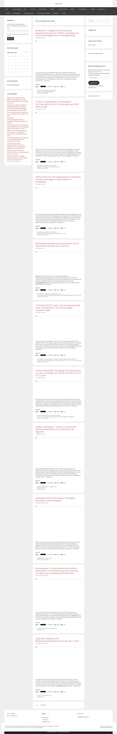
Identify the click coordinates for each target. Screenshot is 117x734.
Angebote (72, 9)
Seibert (57, 360)
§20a (77, 295)
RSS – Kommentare (12, 715)
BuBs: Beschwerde (63, 9)
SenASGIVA (61, 360)
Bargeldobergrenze (50, 91)
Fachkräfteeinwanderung (53, 295)
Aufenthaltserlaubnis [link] (40, 282)
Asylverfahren (40, 166)
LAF (54, 360)
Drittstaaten (45, 166)
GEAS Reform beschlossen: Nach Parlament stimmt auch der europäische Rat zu (18, 152)
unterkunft (79, 360)
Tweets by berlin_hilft (94, 96)
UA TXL (71, 360)
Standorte (56, 359)
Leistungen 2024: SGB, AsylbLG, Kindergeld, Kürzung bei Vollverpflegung (55, 499)
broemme (47, 360)
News (7, 9)
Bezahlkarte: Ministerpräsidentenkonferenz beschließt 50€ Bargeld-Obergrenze (16, 119)
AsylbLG (38, 91)
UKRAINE (93, 9)
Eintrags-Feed (46, 722)
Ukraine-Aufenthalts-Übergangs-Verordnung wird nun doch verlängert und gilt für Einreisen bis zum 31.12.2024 (58, 373)
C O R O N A (33, 9)
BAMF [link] (73, 615)
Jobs (25, 9)
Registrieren (45, 717)
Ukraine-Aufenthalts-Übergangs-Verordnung (50, 416)
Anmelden (45, 719)
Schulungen (55, 13)
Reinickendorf (50, 359)
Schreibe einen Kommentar (43, 93)
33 (41, 705)
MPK (59, 166)
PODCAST (8, 13)
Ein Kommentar (40, 489)
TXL (68, 360)
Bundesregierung (45, 233)
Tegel (66, 360)
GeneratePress (66, 732)
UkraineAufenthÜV (64, 416)
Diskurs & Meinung (17, 9)
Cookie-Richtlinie (39, 727)
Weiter (44, 705)
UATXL (75, 360)
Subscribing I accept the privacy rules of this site (17, 35)
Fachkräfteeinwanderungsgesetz (66, 295)
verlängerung (71, 416)
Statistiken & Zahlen (28, 13)
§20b (80, 295)
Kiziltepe (51, 360)
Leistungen (51, 90)
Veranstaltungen (42, 9)
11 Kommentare (40, 630)
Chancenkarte (40, 295)
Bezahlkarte (43, 488)
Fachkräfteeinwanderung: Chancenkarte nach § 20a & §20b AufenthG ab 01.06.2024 (57, 244)
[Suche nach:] (99, 21)
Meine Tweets (92, 45)
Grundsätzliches (82, 9)
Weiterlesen (47, 80)
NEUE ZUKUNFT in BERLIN (44, 13)
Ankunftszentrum (40, 360)
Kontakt (64, 13)
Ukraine (38, 416)
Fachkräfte (45, 295)
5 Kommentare (40, 697)
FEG (75, 295)
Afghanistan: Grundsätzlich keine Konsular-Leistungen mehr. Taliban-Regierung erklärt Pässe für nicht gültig (17, 99)
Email (8, 28)
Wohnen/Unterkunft (72, 359)
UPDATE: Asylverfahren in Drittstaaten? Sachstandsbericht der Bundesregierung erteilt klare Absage (57, 104)
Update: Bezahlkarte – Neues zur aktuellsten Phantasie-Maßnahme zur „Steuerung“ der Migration (55, 429)
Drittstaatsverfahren (53, 166)
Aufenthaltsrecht (40, 293)
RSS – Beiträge (11, 713)
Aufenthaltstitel (47, 293)
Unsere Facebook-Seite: (95, 53)
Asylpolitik (39, 90)
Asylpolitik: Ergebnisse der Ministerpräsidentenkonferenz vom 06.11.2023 (57, 639)
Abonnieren (93, 83)
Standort (52, 9)
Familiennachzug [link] (60, 686)
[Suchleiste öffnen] (111, 13)
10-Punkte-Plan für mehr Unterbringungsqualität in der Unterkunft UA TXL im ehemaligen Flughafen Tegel (57, 308)
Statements (54, 165)
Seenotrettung (16, 13)
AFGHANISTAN (101, 9)
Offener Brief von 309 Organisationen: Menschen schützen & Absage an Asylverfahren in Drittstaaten (58, 179)
